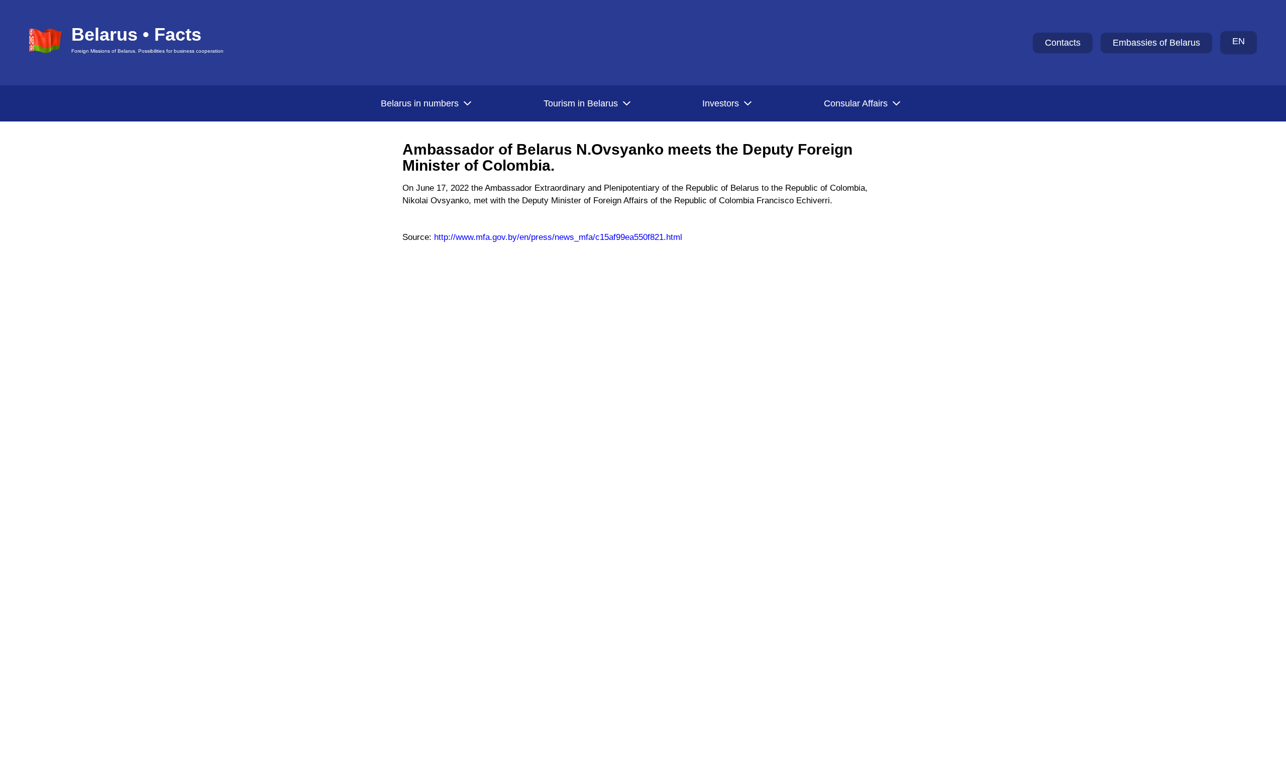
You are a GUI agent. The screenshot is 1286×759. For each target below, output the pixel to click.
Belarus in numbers (420, 103)
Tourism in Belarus (581, 103)
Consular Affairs (856, 103)
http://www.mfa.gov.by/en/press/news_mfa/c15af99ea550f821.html (558, 237)
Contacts (1063, 43)
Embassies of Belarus (1156, 43)
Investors (720, 103)
